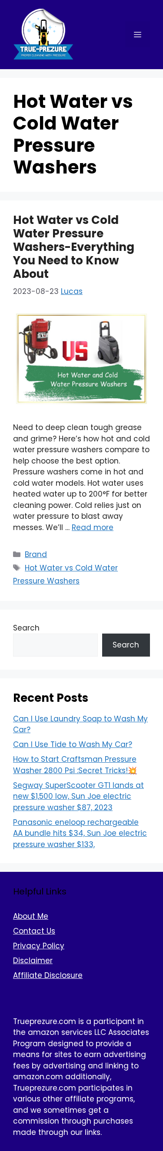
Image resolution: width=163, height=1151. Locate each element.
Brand (36, 554)
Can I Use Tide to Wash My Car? (72, 744)
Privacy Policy (38, 946)
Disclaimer (33, 960)
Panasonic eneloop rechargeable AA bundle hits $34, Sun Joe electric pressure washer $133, (80, 833)
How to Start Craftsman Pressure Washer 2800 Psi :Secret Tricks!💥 (75, 765)
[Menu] (137, 34)
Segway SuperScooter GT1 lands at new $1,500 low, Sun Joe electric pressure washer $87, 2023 (78, 796)
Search (26, 628)
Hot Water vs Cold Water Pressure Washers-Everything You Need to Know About (73, 247)
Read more (92, 527)
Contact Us (34, 931)
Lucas (72, 291)
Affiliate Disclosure (48, 975)
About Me (30, 916)
